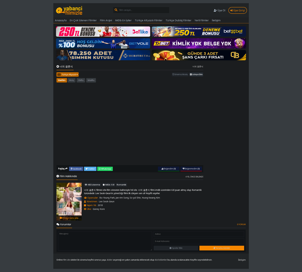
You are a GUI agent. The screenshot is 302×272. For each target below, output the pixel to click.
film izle (66, 259)
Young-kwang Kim (151, 197)
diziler (109, 259)
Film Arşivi (106, 20)
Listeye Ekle (197, 74)
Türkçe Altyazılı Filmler (148, 20)
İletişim (216, 20)
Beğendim (168, 168)
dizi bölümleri (161, 259)
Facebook (77, 168)
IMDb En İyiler (123, 20)
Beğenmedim (191, 168)
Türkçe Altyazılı (69, 74)
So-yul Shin (135, 197)
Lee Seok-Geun (106, 201)
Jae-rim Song (122, 197)
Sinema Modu (181, 74)
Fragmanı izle (70, 218)
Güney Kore (99, 208)
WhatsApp (106, 168)
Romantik (121, 184)
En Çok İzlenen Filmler (83, 20)
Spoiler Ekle (177, 248)
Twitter (91, 168)
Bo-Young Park (107, 197)
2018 (100, 205)
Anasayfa (61, 20)
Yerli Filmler (202, 20)
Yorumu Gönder (223, 248)
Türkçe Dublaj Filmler (178, 20)
